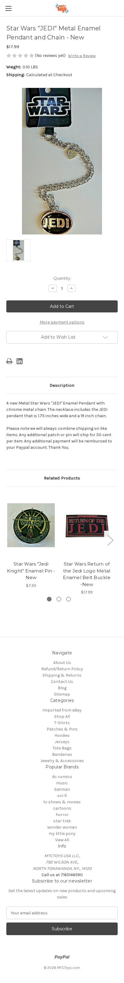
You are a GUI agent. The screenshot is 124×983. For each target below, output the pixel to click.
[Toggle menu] (8, 8)
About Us (62, 662)
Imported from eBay (62, 710)
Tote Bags (62, 748)
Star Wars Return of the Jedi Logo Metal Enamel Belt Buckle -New (86, 574)
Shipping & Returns (62, 675)
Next (110, 540)
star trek (62, 820)
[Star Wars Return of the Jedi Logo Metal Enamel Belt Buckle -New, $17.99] (86, 525)
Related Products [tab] (62, 478)
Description (62, 385)
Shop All (62, 716)
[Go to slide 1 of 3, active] (49, 599)
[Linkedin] (20, 361)
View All (62, 839)
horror (62, 814)
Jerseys (62, 741)
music (62, 783)
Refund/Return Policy (62, 668)
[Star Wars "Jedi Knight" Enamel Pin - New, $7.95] (31, 525)
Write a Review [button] (82, 55)
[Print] (9, 361)
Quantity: (62, 278)
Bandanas (62, 754)
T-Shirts (62, 722)
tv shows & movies (62, 802)
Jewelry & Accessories (62, 760)
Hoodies (62, 735)
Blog (62, 687)
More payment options (62, 322)
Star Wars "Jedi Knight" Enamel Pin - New (31, 570)
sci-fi (62, 795)
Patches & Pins (62, 729)
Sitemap (62, 694)
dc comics (62, 776)
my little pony (62, 833)
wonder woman (62, 827)
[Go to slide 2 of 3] (59, 599)
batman (62, 789)
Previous (8, 540)
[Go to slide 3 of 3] (68, 599)
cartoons (62, 808)
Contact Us (62, 681)
